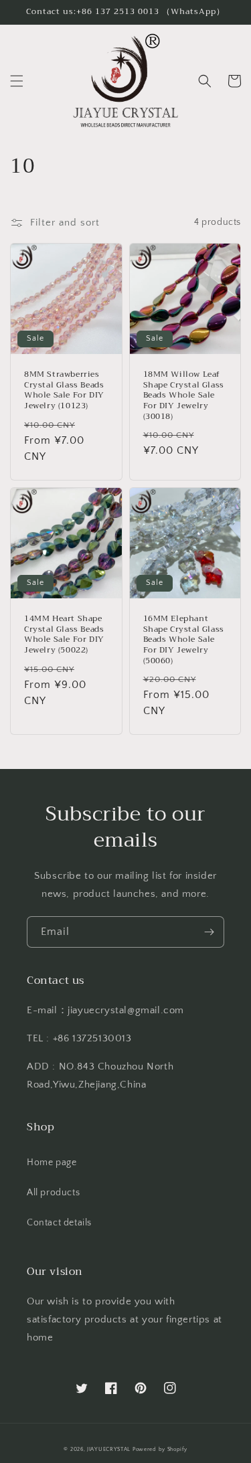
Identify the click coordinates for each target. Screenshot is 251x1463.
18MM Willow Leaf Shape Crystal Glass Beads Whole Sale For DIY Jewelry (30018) (183, 395)
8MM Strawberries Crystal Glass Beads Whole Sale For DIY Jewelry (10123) (64, 390)
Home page (51, 1162)
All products (53, 1192)
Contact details (59, 1222)
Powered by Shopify (160, 1449)
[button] (16, 81)
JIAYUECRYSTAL (109, 1449)
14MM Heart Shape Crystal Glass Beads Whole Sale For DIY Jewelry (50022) (64, 634)
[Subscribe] (209, 932)
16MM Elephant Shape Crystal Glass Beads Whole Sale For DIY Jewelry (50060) (183, 640)
